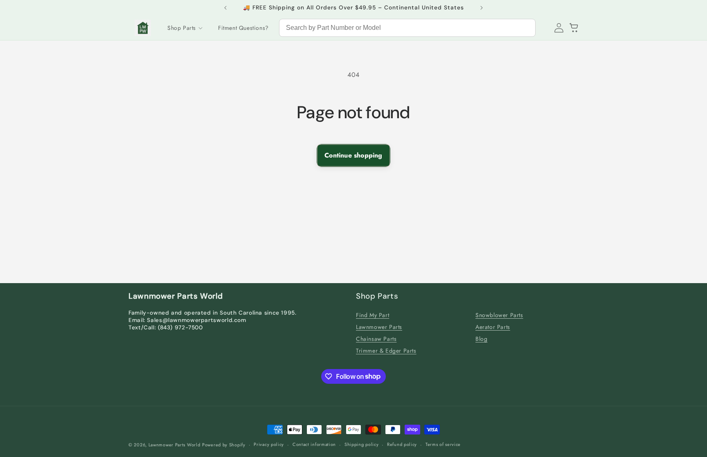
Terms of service (443, 444)
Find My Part (372, 315)
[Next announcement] (482, 8)
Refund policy (402, 444)
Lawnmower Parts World (174, 444)
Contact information (314, 444)
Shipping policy (361, 444)
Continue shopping (353, 155)
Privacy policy (269, 444)
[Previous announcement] (225, 8)
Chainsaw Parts (376, 338)
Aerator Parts (492, 327)
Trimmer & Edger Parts (386, 350)
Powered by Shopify (223, 444)
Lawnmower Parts (379, 327)
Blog (481, 338)
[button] (184, 28)
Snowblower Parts (499, 315)
